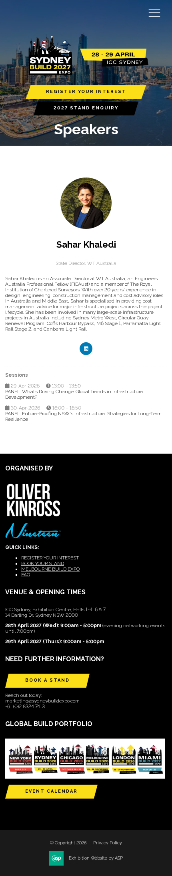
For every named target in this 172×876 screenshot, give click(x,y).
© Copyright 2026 (68, 843)
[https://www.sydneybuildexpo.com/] (86, 73)
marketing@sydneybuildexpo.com (42, 701)
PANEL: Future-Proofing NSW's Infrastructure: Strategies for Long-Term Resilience (83, 416)
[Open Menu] (154, 12)
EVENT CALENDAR (51, 791)
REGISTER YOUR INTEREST (86, 91)
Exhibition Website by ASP (96, 858)
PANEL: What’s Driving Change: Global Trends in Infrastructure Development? (74, 394)
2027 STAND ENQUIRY (86, 108)
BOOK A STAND (47, 680)
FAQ (25, 574)
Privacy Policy (107, 843)
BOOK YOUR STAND (42, 563)
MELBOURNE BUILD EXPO (50, 569)
